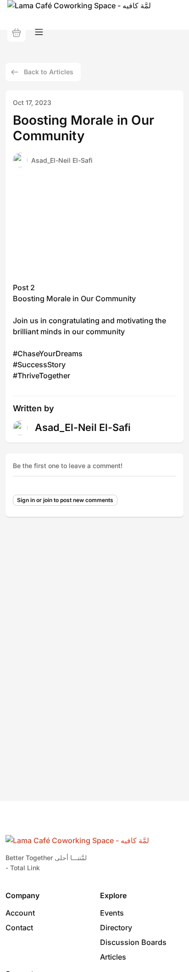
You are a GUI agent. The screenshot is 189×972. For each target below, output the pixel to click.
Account (20, 912)
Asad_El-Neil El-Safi (62, 160)
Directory (116, 927)
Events (112, 912)
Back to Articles (48, 72)
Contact (19, 927)
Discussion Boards (133, 942)
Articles (113, 956)
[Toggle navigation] (39, 32)
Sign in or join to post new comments (65, 500)
